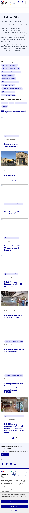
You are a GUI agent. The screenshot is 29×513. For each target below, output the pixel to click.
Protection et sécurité (8, 85)
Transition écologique (8, 92)
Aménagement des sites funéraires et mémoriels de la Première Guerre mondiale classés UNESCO (13, 387)
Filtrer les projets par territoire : (11, 100)
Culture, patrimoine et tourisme (11, 68)
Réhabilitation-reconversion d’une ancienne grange (12, 177)
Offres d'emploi (5, 491)
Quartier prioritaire (21, 103)
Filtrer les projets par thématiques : (12, 62)
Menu (26, 2)
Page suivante (20, 438)
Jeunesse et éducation (8, 75)
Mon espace (22, 2)
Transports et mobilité (9, 95)
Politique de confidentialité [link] (6, 512)
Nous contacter (5, 489)
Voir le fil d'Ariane (5, 10)
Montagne (4, 106)
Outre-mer (4, 103)
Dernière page (23, 438)
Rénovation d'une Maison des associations (14, 350)
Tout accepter (14, 502)
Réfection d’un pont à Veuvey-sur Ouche (12, 145)
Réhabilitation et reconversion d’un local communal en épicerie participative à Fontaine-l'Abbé (14, 428)
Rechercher (18, 2)
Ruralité (12, 103)
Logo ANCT (21, 489)
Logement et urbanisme (9, 78)
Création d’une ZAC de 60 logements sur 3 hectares (13, 248)
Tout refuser (14, 506)
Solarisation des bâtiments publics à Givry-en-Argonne (14, 284)
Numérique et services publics (11, 82)
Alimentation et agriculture (10, 65)
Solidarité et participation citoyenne (12, 88)
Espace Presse (13, 489)
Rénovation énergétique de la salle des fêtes (13, 316)
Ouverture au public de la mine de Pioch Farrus (14, 213)
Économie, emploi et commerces (11, 72)
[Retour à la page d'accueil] (12, 3)
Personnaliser (14, 510)
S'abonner (5, 455)
